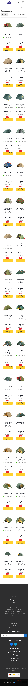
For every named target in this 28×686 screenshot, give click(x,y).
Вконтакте (11, 644)
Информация (14, 600)
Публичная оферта (14, 617)
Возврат (14, 625)
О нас (14, 589)
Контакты (14, 594)
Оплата (14, 602)
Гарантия (14, 623)
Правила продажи (14, 628)
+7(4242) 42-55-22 (15, 651)
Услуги (14, 592)
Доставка (14, 605)
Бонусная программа (14, 607)
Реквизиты (14, 596)
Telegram (15, 644)
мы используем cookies (8, 683)
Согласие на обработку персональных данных (14, 614)
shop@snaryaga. (14, 655)
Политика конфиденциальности (14, 611)
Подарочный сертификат (14, 609)
